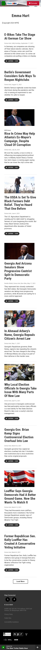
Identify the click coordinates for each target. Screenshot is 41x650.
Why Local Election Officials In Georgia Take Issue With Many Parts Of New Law (20, 390)
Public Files (7, 618)
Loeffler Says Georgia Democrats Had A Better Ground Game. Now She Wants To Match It (20, 496)
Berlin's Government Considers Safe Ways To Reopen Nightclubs (20, 76)
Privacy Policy (8, 614)
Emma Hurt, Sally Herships (12, 43)
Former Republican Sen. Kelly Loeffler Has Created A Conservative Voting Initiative (20, 541)
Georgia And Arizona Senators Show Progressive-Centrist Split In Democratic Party (18, 271)
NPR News (7, 130)
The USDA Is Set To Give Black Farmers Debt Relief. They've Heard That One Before (20, 202)
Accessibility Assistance (11, 622)
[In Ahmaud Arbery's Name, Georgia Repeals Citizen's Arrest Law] (19, 318)
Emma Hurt (7, 84)
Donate (34, 3)
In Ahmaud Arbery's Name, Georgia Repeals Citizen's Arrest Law (19, 334)
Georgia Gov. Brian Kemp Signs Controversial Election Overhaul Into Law (18, 435)
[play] (3, 647)
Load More (21, 581)
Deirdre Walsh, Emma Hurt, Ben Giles (15, 283)
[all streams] (38, 647)
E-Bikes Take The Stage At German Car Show (19, 36)
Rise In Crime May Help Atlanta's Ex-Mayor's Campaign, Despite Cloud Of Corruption (19, 139)
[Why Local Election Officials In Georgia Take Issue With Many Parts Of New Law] (19, 372)
